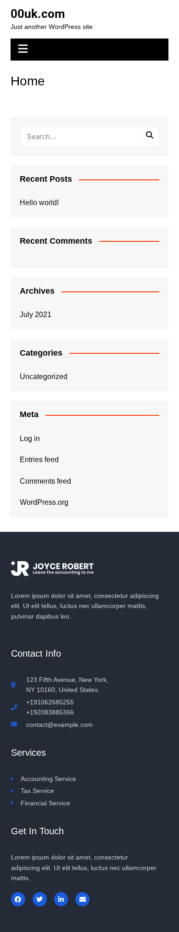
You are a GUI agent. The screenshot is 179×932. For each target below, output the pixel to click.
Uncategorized (43, 376)
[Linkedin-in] (61, 899)
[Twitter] (40, 899)
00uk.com (38, 14)
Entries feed (39, 459)
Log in (30, 438)
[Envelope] (82, 899)
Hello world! (39, 202)
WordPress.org (44, 502)
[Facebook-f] (18, 899)
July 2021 (35, 314)
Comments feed (45, 481)
